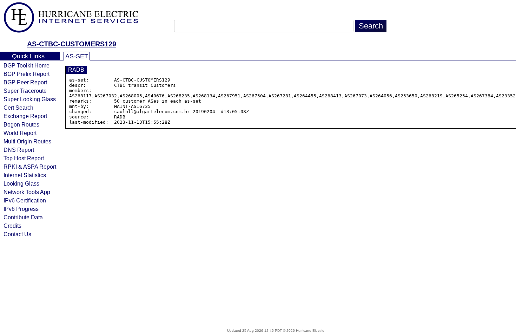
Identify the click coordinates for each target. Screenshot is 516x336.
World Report (20, 133)
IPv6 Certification (25, 200)
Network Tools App (27, 192)
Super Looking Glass (30, 99)
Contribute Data (23, 217)
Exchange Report (25, 116)
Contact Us (17, 234)
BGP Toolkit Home (26, 65)
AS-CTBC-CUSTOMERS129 (71, 44)
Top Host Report (24, 158)
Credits (12, 225)
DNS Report (19, 150)
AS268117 (80, 95)
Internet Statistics (25, 175)
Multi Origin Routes (27, 141)
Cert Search (18, 107)
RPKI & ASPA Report (30, 166)
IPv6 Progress (21, 209)
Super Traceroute (25, 91)
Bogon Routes (21, 124)
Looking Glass (21, 183)
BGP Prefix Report (26, 74)
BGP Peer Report (25, 82)
